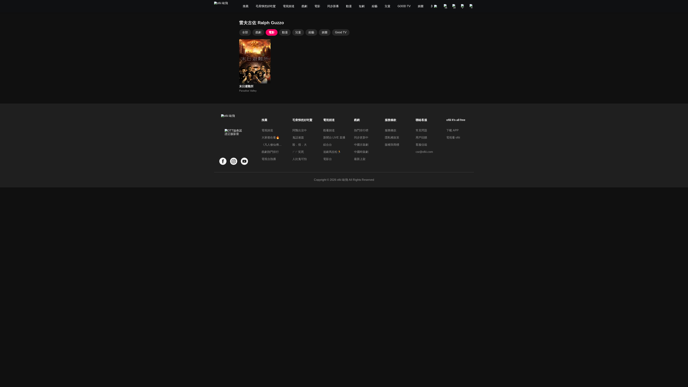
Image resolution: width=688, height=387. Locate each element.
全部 (245, 32)
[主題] (472, 6)
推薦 (264, 119)
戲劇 (258, 32)
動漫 (285, 32)
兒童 (298, 32)
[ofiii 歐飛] (223, 6)
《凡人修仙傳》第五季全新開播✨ (273, 144)
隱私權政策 (392, 137)
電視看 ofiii (453, 137)
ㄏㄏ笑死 (298, 151)
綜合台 (327, 144)
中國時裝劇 (361, 151)
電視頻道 (267, 130)
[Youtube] (244, 161)
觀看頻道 (329, 130)
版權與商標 (392, 144)
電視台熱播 (269, 159)
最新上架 (360, 159)
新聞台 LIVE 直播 (334, 137)
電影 (271, 32)
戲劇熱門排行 (270, 151)
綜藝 (311, 32)
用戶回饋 (421, 137)
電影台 (327, 159)
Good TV (341, 32)
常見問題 (421, 130)
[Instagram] (233, 161)
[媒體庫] (454, 6)
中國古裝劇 (361, 144)
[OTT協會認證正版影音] (234, 140)
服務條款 (390, 130)
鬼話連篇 (298, 137)
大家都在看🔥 (271, 137)
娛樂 (325, 32)
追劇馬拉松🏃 (332, 151)
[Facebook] (222, 161)
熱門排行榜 (361, 130)
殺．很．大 (299, 144)
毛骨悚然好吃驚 (302, 119)
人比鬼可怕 (299, 159)
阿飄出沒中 (299, 130)
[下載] (463, 6)
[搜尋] (446, 6)
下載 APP (452, 130)
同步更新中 (361, 137)
